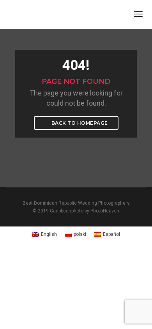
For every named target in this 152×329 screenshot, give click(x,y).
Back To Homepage (79, 123)
